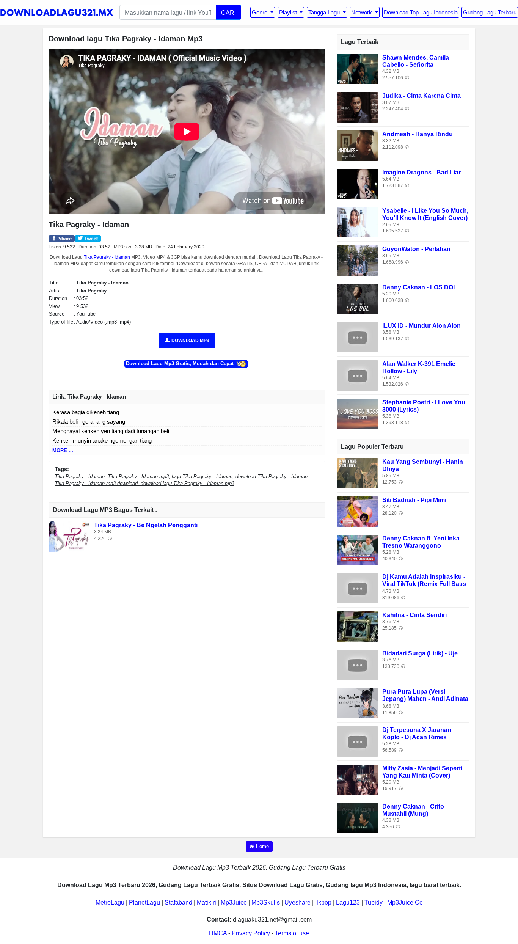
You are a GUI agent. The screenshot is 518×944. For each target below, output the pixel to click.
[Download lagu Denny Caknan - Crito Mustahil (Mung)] (357, 817)
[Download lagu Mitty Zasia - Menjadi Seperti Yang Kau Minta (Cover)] (357, 779)
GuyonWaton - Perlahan (416, 249)
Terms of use (292, 933)
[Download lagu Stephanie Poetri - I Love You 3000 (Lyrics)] (357, 413)
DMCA (218, 933)
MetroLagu (110, 902)
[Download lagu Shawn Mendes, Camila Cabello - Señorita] (357, 68)
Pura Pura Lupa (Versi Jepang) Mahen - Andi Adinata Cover (425, 698)
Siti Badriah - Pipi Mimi (414, 500)
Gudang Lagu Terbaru (489, 12)
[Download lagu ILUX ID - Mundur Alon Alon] (357, 336)
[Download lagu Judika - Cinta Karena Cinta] (357, 107)
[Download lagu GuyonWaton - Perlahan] (357, 260)
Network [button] (362, 12)
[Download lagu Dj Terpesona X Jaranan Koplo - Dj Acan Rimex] (357, 741)
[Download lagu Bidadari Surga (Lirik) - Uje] (357, 664)
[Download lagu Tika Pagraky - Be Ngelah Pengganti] (69, 536)
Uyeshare (297, 902)
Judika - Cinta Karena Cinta (421, 96)
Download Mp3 (190, 340)
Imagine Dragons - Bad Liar (421, 172)
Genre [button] (260, 12)
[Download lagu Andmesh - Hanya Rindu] (357, 145)
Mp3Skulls (265, 902)
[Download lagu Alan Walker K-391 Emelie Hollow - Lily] (357, 375)
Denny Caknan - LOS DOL (419, 287)
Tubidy (373, 902)
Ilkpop (323, 902)
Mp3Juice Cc (404, 902)
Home (262, 846)
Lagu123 (348, 902)
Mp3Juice (234, 902)
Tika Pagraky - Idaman (107, 257)
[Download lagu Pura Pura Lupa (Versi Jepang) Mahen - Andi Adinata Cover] (357, 702)
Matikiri (206, 902)
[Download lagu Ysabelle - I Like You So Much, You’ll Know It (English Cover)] (357, 222)
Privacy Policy (251, 933)
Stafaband (178, 902)
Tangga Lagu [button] (324, 12)
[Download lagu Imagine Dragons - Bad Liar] (357, 183)
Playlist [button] (288, 12)
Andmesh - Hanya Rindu (417, 134)
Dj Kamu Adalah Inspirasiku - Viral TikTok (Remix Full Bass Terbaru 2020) (424, 583)
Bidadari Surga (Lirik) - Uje (420, 653)
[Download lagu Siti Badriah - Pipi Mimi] (357, 511)
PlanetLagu (144, 902)
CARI (228, 12)
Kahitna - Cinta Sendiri (414, 615)
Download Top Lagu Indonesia (421, 12)
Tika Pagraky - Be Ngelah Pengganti (146, 525)
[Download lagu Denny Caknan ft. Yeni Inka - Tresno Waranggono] (357, 549)
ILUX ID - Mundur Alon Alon (421, 325)
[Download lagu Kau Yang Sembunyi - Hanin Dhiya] (357, 473)
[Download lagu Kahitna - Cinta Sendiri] (357, 626)
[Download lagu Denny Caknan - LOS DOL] (357, 298)
